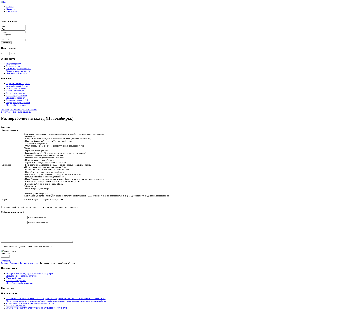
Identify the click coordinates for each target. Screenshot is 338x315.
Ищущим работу (13, 64)
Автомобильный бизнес (17, 86)
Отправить (6, 261)
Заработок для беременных (18, 68)
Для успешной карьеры (16, 73)
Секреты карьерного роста (18, 71)
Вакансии (10, 9)
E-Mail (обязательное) (38, 222)
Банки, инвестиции (15, 91)
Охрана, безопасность (16, 105)
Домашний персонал (15, 98)
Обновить (5, 253)
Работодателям (13, 66)
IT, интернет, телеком (16, 88)
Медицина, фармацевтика (18, 102)
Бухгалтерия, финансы (16, 95)
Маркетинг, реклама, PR (17, 100)
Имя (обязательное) (37, 217)
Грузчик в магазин (28, 109)
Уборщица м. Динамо (10, 109)
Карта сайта (11, 11)
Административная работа (18, 83)
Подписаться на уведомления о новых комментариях (28, 246)
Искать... (5, 53)
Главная (9, 7)
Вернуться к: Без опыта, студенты (16, 112)
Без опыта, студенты (15, 93)
